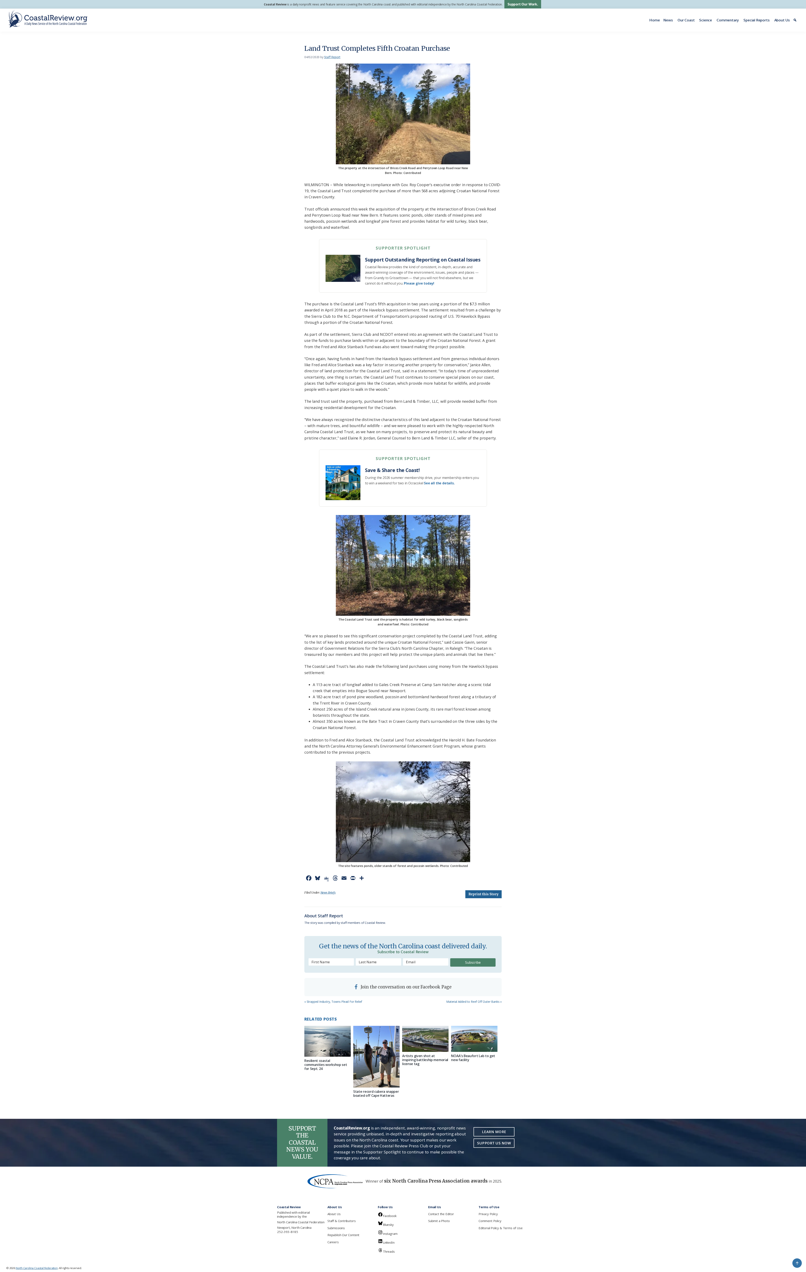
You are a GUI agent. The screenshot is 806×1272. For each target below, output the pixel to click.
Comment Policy (490, 1221)
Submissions (336, 1228)
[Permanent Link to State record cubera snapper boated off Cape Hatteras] (376, 1057)
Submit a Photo (439, 1221)
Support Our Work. (523, 4)
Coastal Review (275, 4)
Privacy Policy (488, 1214)
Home (654, 20)
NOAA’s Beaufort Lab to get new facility (473, 1058)
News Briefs (328, 892)
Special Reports (756, 20)
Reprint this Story (483, 894)
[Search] (796, 20)
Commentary (728, 20)
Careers (333, 1242)
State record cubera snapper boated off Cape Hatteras (376, 1093)
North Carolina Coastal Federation (300, 1222)
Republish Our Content (343, 1235)
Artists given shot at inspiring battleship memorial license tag (425, 1060)
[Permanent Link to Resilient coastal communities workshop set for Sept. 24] (327, 1041)
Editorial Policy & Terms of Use (500, 1228)
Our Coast (686, 20)
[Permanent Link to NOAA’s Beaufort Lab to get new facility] (474, 1039)
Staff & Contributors (341, 1221)
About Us (782, 20)
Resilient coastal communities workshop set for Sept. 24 (325, 1064)
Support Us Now (494, 1143)
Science (705, 20)
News (668, 20)
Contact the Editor (441, 1214)
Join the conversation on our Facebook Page (405, 987)
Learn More (494, 1131)
